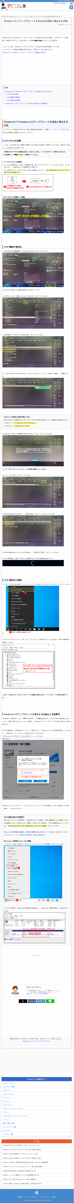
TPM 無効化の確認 (13, 100)
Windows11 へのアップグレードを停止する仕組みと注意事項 (26, 103)
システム (6, 1119)
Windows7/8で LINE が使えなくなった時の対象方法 (19, 1179)
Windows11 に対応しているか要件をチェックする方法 (24, 736)
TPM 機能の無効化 (13, 97)
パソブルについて (44, 1197)
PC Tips (37, 1141)
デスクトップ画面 (9, 1086)
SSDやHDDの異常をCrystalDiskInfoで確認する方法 (19, 1171)
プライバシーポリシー (30, 1197)
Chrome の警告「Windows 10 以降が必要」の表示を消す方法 (22, 1183)
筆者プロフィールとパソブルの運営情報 (37, 993)
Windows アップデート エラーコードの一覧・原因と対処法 (22, 1149)
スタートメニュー (9, 1094)
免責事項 (19, 1197)
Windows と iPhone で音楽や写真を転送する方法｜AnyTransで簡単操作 (25, 1162)
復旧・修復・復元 (9, 1123)
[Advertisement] (36, 29)
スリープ (6, 1101)
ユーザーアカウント (9, 1083)
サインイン (6, 1097)
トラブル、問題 (8, 1134)
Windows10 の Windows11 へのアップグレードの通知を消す (23, 52)
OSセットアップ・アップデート (13, 1108)
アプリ (5, 1112)
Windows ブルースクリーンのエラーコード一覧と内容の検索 (22, 1166)
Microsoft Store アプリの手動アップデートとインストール (21, 1145)
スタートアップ (8, 1105)
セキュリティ (7, 1130)
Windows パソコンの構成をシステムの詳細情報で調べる (21, 1175)
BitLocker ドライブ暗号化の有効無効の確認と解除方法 (26, 835)
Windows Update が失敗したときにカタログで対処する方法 (22, 1158)
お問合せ (53, 1197)
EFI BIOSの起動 (12, 94)
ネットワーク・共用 (9, 1127)
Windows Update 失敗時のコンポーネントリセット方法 (20, 1154)
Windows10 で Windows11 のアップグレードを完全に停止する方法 (28, 91)
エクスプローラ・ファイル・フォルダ (15, 1116)
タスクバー (6, 1090)
